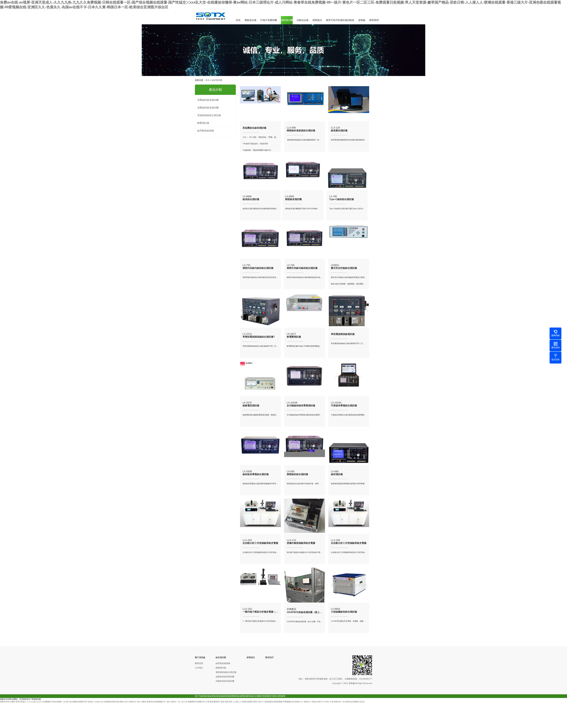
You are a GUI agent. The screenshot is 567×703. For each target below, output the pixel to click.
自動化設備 (302, 20)
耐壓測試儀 (203, 123)
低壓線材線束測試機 (208, 107)
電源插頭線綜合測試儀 (209, 115)
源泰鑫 (361, 20)
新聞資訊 (317, 20)
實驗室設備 (250, 20)
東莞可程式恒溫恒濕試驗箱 (340, 20)
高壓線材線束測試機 (208, 100)
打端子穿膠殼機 (268, 20)
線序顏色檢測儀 (205, 130)
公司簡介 (199, 668)
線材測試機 (287, 20)
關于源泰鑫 (200, 657)
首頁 (238, 20)
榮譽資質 (199, 663)
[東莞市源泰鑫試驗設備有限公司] (211, 22)
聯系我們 (374, 20)
